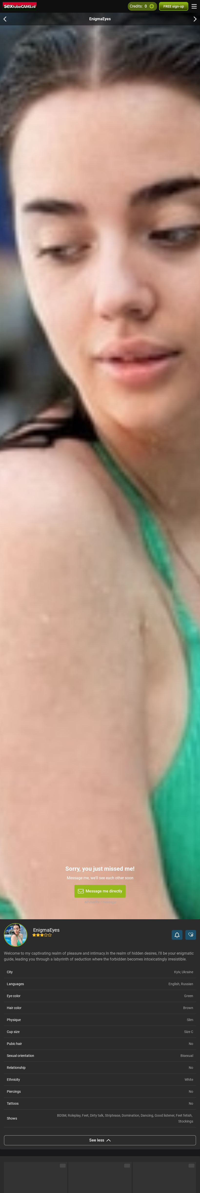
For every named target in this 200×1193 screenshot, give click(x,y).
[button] (177, 935)
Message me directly (104, 891)
